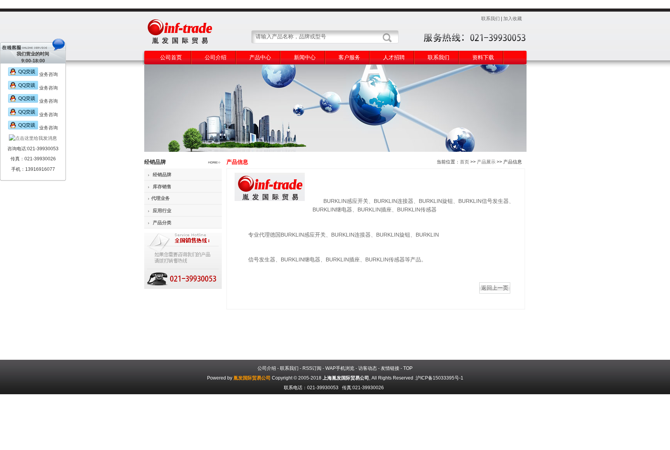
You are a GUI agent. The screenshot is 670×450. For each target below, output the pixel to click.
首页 (464, 162)
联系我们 (490, 18)
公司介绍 (215, 57)
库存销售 (162, 186)
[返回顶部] (25, 181)
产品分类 (162, 222)
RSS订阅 (311, 368)
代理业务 (160, 198)
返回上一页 (494, 288)
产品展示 (486, 162)
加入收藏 (512, 18)
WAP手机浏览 (339, 368)
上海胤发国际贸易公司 (346, 378)
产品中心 (260, 57)
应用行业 (162, 210)
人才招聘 (394, 57)
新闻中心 (305, 57)
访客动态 (367, 368)
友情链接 (390, 368)
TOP (408, 368)
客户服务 (349, 57)
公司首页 (171, 57)
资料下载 (483, 57)
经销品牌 (162, 174)
